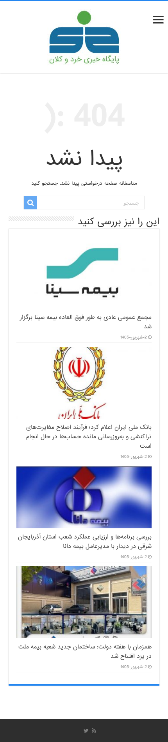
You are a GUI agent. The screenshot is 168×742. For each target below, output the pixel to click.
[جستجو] (30, 202)
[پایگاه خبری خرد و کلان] (84, 35)
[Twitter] (86, 730)
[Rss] (94, 730)
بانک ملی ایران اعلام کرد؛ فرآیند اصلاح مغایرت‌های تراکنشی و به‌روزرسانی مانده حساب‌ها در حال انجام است (89, 437)
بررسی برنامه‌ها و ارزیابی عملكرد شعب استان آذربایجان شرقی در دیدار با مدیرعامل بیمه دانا (85, 541)
